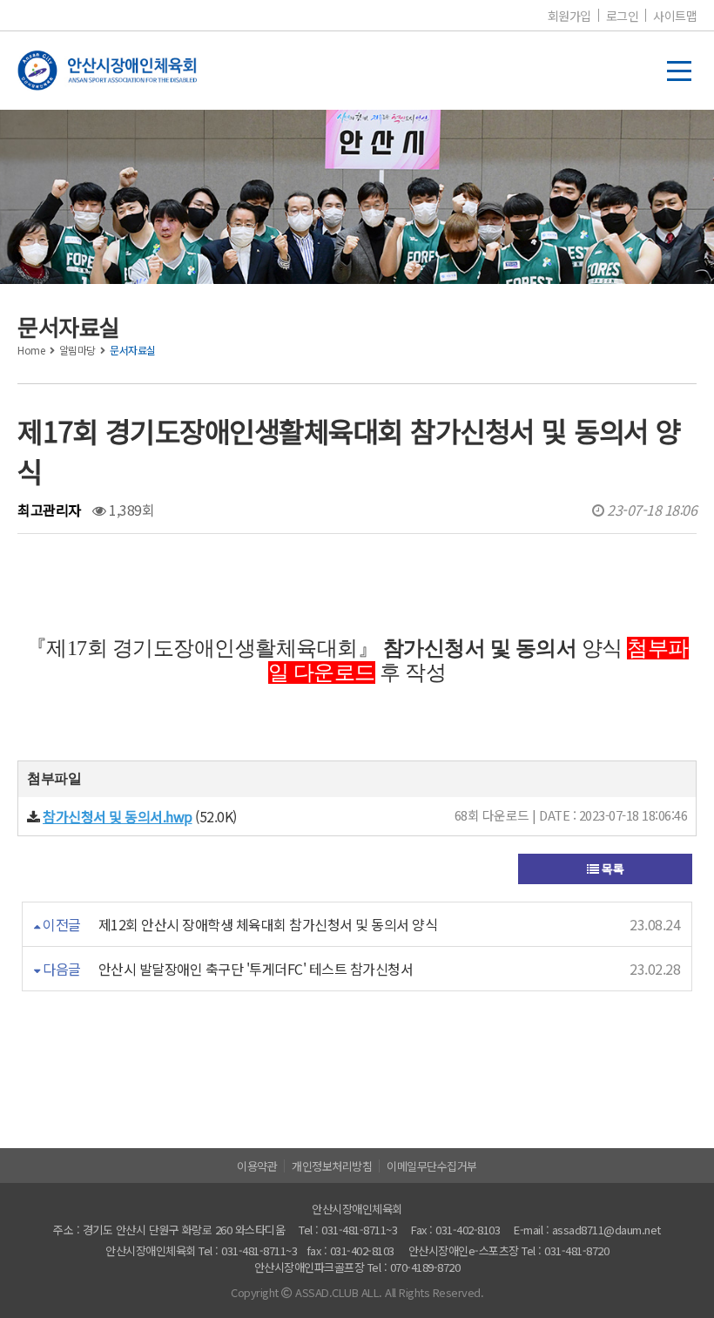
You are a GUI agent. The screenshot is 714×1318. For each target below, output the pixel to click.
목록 (611, 868)
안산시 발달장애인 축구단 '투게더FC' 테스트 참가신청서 (256, 968)
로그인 (622, 15)
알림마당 (77, 349)
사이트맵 (675, 15)
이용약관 (257, 1166)
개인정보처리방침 (332, 1166)
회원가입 (569, 15)
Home (30, 349)
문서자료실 (133, 349)
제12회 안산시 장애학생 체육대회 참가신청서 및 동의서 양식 (268, 924)
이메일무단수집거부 (432, 1166)
